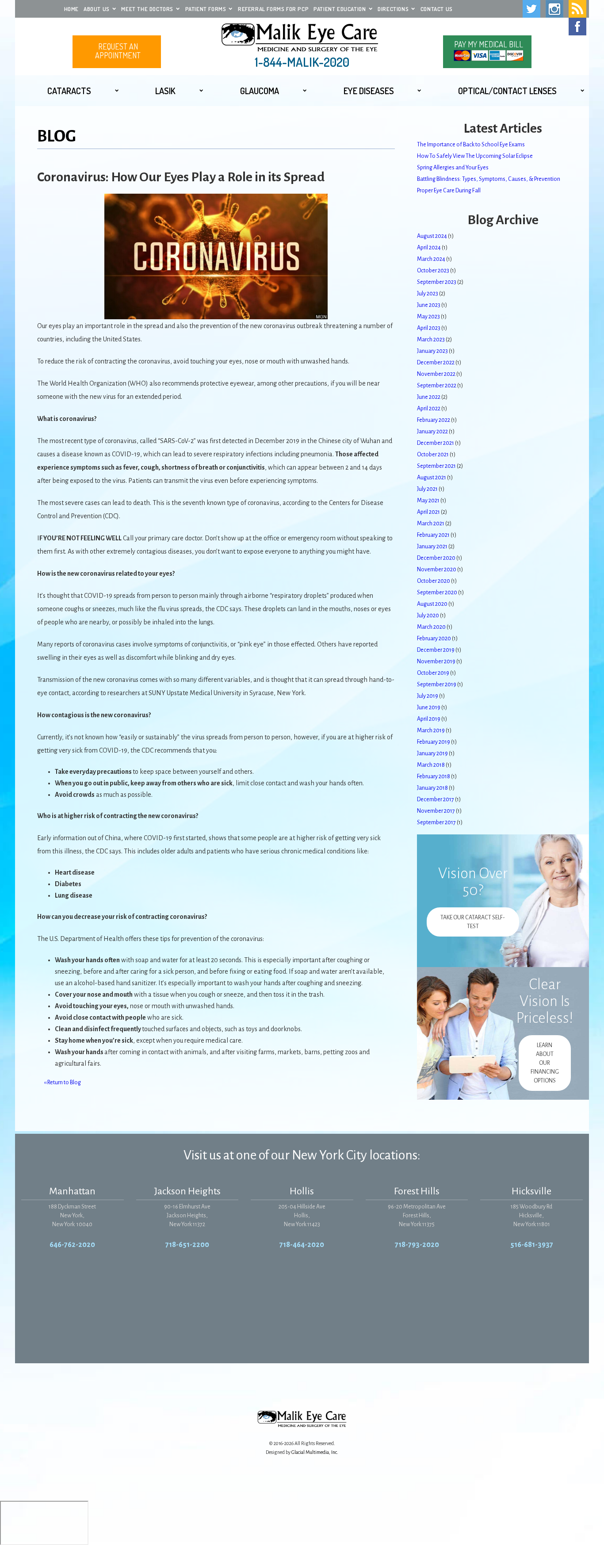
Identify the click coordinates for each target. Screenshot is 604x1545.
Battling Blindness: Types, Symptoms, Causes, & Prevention (488, 179)
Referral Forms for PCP (273, 8)
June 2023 (428, 305)
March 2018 (431, 765)
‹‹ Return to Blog (62, 1082)
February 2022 (433, 420)
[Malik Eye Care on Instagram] (554, 9)
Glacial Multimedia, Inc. (314, 1452)
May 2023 (428, 317)
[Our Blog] (577, 9)
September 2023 (436, 282)
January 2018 (432, 788)
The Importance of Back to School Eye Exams (471, 144)
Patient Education (339, 8)
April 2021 (428, 512)
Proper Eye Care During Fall (449, 190)
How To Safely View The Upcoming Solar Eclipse (475, 156)
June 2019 (428, 707)
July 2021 (427, 489)
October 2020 (433, 581)
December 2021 (435, 443)
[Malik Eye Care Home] (302, 37)
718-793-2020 (417, 1245)
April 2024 (429, 248)
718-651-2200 (187, 1245)
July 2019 (427, 696)
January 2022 (432, 431)
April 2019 (428, 719)
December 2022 (436, 362)
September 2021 (436, 466)
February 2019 (433, 742)
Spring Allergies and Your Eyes (453, 167)
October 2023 (433, 271)
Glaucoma (259, 90)
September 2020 (437, 592)
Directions (393, 8)
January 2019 (432, 753)
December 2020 (436, 558)
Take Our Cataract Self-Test (472, 921)
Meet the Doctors (147, 8)
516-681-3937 (531, 1245)
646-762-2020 (72, 1245)
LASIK (165, 90)
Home (71, 8)
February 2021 (433, 535)
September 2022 (436, 385)
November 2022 (436, 374)
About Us (97, 8)
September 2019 (436, 684)
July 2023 (427, 294)
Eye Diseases (369, 90)
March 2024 (431, 259)
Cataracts (69, 90)
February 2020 (434, 638)
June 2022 (428, 397)
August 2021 (431, 477)
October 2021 (433, 454)
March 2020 (431, 627)
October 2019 (433, 673)
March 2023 (431, 340)
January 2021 (432, 546)
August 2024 (432, 236)
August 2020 (432, 604)
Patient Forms (205, 8)
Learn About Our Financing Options (545, 1063)
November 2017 (436, 811)
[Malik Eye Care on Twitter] (531, 9)
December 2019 (436, 650)
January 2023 (432, 351)
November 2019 (436, 661)
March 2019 (431, 730)
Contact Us (437, 8)
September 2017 (436, 822)
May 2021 (428, 500)
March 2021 (430, 523)
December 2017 (435, 799)
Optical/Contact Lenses (507, 90)
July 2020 (428, 615)
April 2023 (428, 328)
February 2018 (433, 776)
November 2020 (436, 569)
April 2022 (428, 408)
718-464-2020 (301, 1245)
